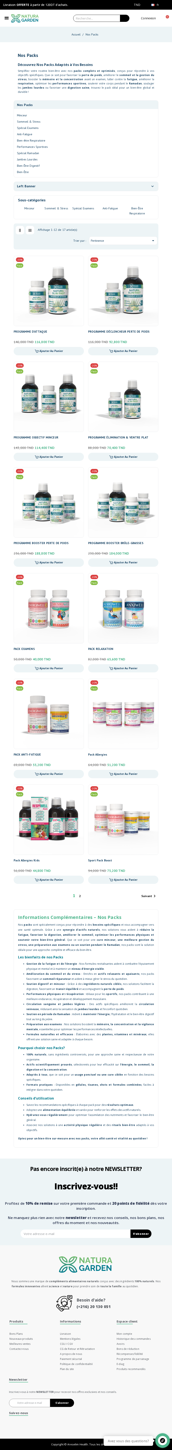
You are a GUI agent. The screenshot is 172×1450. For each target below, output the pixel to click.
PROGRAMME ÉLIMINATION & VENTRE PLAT (118, 437)
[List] (30, 230)
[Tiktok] (102, 1428)
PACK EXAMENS (24, 649)
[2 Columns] (20, 230)
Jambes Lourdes (27, 159)
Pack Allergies (97, 754)
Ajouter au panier (51, 351)
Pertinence (123, 240)
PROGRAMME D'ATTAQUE (30, 331)
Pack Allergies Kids (27, 860)
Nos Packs (25, 105)
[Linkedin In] (115, 1428)
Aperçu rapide (78, 270)
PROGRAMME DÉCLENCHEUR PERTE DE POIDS (119, 331)
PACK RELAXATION (100, 649)
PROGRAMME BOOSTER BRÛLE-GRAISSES (115, 543)
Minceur (22, 115)
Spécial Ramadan (28, 153)
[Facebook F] (62, 1428)
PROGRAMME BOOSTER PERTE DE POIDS (41, 543)
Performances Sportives (32, 147)
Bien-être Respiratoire (31, 140)
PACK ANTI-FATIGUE (27, 754)
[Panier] (166, 18)
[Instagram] (75, 1428)
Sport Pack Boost (100, 860)
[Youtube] (88, 1428)
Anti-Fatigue (24, 134)
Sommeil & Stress (28, 121)
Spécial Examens (28, 128)
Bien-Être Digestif (28, 166)
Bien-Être (23, 172)
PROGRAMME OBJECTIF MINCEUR (36, 437)
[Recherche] (124, 18)
